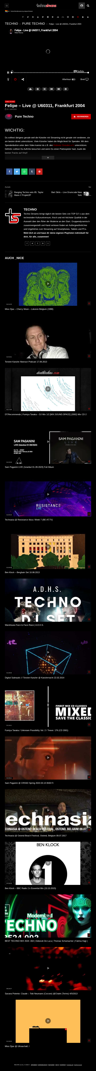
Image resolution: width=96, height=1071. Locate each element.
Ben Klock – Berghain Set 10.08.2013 (22, 572)
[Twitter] (27, 17)
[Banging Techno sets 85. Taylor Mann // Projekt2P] (8, 194)
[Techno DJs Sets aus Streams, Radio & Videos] (46, 6)
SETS (57, 1064)
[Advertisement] (48, 1044)
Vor (89, 187)
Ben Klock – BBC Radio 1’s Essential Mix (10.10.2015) (30, 888)
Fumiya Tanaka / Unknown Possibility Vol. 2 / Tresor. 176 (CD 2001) (36, 730)
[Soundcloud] (57, 17)
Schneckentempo (15, 11)
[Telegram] (47, 17)
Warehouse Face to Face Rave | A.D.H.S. (24, 625)
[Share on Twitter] (17, 171)
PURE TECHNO (33, 23)
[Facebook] (22, 17)
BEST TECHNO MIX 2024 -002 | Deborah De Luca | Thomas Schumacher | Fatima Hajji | (46, 941)
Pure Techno (24, 116)
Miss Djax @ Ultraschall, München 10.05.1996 (26, 1046)
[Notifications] (82, 17)
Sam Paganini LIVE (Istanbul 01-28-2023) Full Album (29, 467)
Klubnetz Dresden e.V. (63, 145)
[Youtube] (37, 17)
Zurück (7, 187)
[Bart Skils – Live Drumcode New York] (87, 194)
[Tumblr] (38, 243)
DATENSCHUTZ (42, 1064)
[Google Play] (52, 17)
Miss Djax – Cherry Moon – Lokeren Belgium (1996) (29, 309)
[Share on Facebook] (9, 171)
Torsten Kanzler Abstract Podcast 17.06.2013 (26, 362)
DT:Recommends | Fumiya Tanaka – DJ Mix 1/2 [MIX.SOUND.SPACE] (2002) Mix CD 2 (45, 414)
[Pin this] (39, 171)
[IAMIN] (72, 17)
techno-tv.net (78, 1064)
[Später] (77, 17)
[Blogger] (67, 17)
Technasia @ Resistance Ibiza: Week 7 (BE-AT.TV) (29, 520)
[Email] (48, 243)
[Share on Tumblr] (32, 171)
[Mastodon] (42, 17)
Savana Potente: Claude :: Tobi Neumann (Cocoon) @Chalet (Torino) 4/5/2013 (41, 993)
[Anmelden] (87, 17)
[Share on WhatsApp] (24, 171)
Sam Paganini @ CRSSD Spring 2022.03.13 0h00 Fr (29, 783)
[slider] (43, 72)
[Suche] (88, 6)
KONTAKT (63, 1064)
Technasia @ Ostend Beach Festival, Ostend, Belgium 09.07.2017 (35, 835)
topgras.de (70, 1064)
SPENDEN (34, 1064)
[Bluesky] (62, 17)
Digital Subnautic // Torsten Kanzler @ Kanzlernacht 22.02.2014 (34, 678)
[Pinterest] (32, 17)
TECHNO (11, 23)
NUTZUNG (51, 1064)
